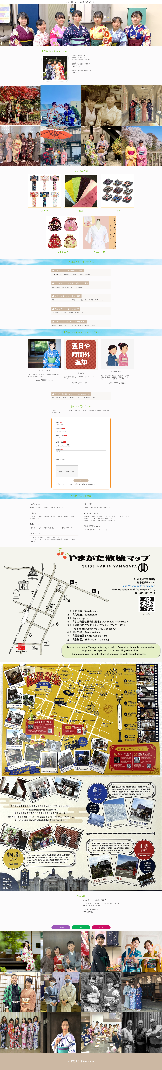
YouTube (101, 927)
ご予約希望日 (59, 442)
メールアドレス (60, 435)
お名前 (57, 422)
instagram (61, 927)
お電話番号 (59, 428)
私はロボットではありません (66, 471)
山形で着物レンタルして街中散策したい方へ (81, 2)
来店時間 (58, 449)
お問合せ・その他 (60, 459)
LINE (81, 927)
